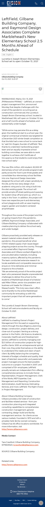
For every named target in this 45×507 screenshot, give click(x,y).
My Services (21, 487)
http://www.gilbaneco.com (14, 429)
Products (22, 482)
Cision (25, 503)
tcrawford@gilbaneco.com (25, 445)
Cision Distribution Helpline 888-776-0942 (23, 493)
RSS (23, 500)
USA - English (7, 54)
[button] (36, 3)
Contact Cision (22, 480)
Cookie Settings (31, 500)
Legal (10, 500)
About (22, 484)
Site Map (17, 500)
